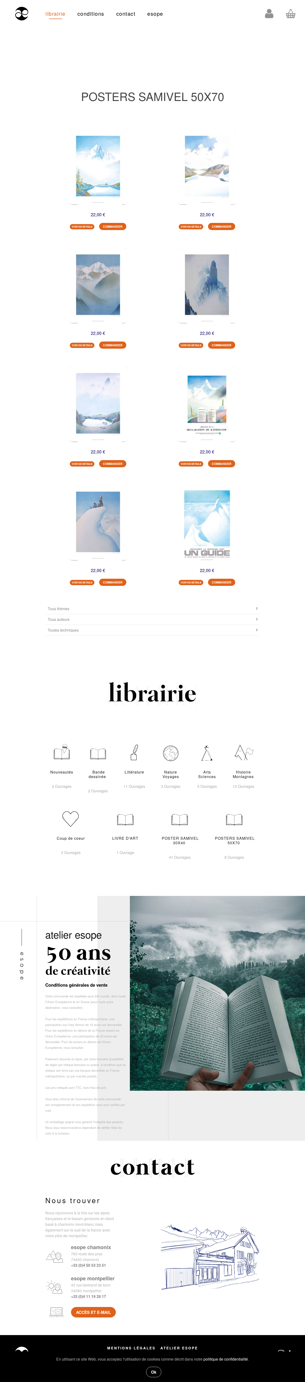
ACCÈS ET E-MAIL (93, 1312)
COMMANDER (112, 226)
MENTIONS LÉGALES (131, 1348)
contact (126, 13)
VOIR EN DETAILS (82, 226)
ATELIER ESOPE (179, 1348)
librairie (56, 13)
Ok (153, 1372)
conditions (90, 13)
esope (155, 13)
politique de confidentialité (225, 1359)
